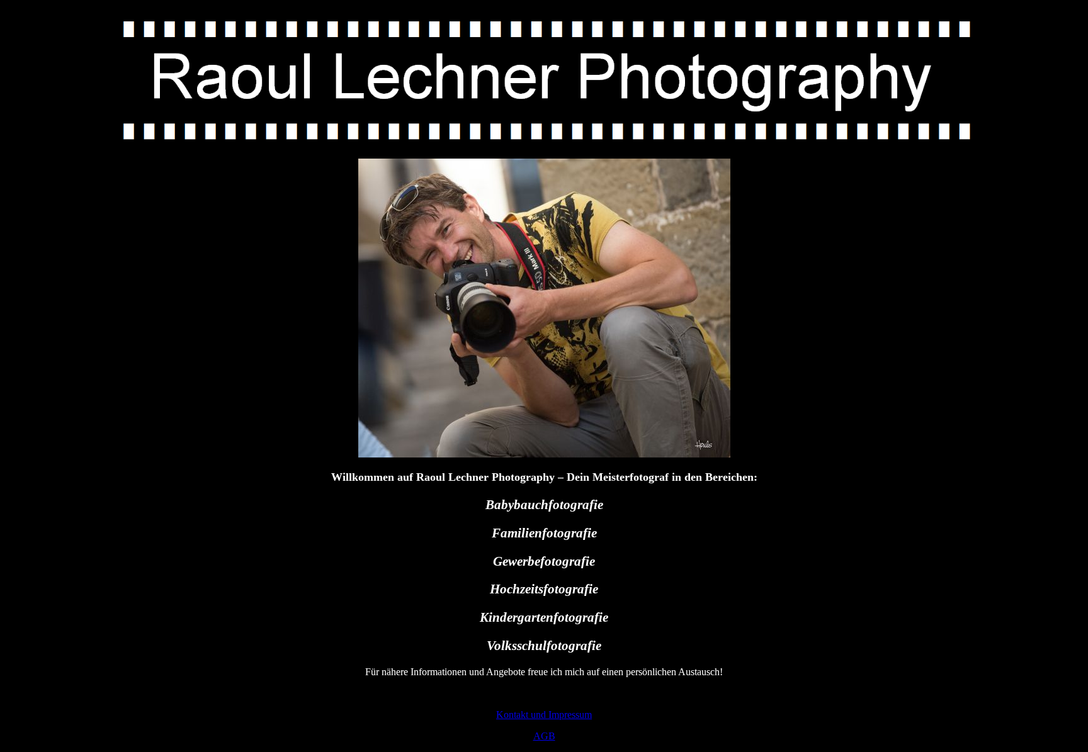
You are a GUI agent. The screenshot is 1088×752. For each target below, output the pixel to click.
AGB (544, 736)
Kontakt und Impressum (544, 714)
